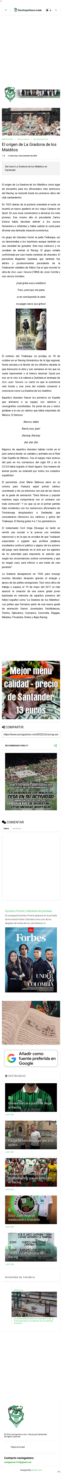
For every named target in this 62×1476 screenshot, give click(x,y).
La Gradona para (17, 803)
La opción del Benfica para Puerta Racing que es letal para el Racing (30, 1178)
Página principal (18, 1447)
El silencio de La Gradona (22, 774)
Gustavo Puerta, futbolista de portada (28, 911)
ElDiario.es (18, 1290)
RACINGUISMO (7, 139)
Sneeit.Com (37, 1470)
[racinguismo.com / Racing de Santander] (27, 11)
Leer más (10, 1114)
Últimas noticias (23, 139)
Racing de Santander (41, 139)
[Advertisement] (31, 51)
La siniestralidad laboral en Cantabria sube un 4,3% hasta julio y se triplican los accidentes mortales (34, 1321)
